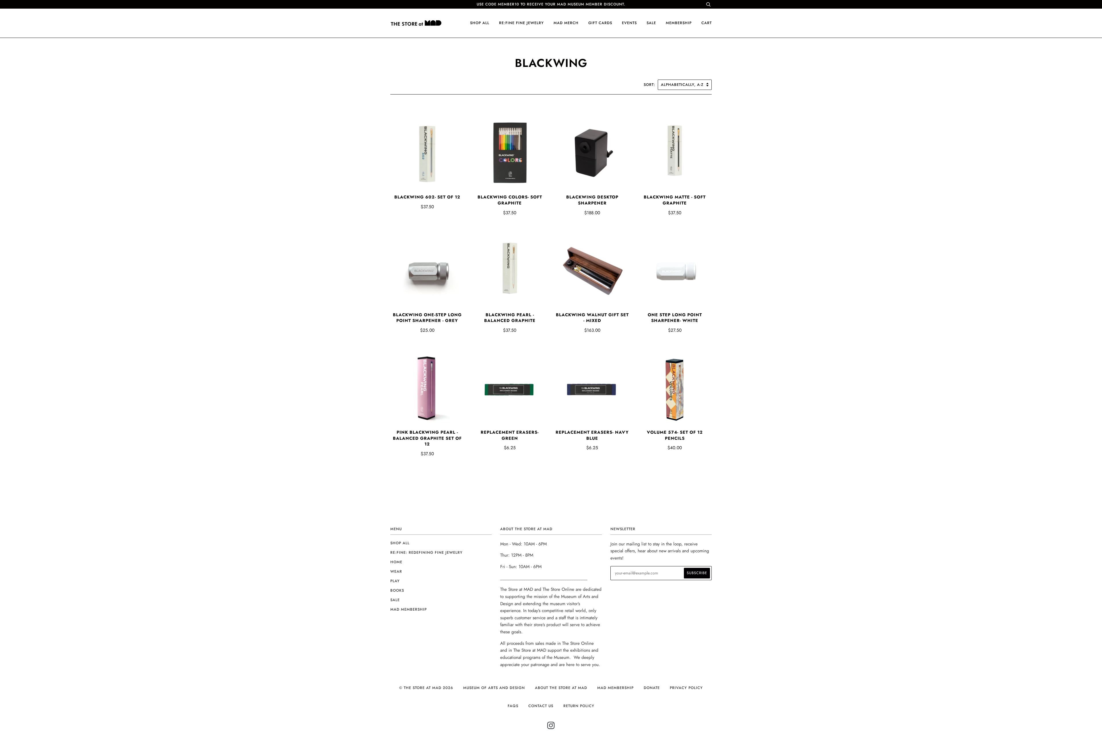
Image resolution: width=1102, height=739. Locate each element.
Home (396, 562)
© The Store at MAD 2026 (426, 687)
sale (651, 23)
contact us (540, 706)
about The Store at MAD (561, 687)
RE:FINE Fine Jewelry (521, 23)
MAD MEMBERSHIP (615, 687)
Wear (396, 571)
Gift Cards (600, 23)
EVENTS (629, 23)
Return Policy (578, 706)
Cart (706, 23)
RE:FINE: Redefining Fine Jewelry (426, 552)
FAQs (513, 706)
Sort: (650, 84)
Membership (679, 23)
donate (652, 687)
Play (395, 581)
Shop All (400, 543)
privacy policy (686, 687)
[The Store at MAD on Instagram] (551, 727)
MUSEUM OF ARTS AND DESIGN (494, 687)
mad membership (408, 609)
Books (397, 590)
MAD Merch (566, 23)
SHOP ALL (479, 23)
